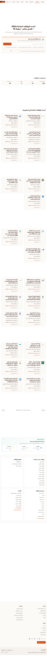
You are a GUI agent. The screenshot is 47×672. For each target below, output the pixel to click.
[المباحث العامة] (42, 180)
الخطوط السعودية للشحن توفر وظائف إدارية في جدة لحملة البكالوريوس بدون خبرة (33, 150)
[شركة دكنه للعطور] (20, 180)
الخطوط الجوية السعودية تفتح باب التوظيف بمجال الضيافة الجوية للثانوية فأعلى (33, 298)
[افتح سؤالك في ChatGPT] (8, 51)
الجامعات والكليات (19, 619)
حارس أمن (42, 501)
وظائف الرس (41, 480)
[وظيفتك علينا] (43, 650)
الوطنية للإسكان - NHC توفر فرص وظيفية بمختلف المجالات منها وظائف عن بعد (33, 363)
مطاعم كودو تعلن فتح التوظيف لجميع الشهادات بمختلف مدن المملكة (11, 363)
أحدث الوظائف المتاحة (42, 608)
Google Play (9, 650)
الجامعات (31, 1)
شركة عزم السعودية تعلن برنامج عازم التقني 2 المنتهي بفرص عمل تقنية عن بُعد (11, 314)
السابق (43, 410)
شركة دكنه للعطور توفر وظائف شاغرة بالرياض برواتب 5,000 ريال (12, 181)
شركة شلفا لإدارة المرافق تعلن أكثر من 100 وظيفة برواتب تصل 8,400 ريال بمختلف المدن (32, 250)
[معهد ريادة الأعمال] (20, 149)
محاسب (42, 505)
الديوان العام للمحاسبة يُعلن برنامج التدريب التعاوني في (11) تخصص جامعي (33, 133)
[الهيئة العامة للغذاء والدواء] (42, 344)
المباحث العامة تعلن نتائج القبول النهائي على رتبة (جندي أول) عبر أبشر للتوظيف (33, 181)
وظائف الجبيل (41, 468)
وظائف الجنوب (41, 470)
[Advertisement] (23, 17)
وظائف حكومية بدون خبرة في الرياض (38, 47)
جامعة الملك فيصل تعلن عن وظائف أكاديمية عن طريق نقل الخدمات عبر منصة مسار (11, 133)
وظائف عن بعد (18, 505)
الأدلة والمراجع (43, 610)
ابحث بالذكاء (6, 43)
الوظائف (37, 1)
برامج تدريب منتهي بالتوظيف (34, 139)
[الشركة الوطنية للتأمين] (42, 196)
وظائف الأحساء (41, 463)
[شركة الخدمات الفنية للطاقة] (42, 280)
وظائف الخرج (41, 474)
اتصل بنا (44, 630)
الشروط (2, 652)
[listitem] (45, 639)
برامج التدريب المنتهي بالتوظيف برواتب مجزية (24, 47)
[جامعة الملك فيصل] (20, 132)
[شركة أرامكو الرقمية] (20, 280)
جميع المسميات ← (40, 518)
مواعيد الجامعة (13, 352)
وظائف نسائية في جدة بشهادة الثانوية (11, 47)
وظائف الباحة (41, 466)
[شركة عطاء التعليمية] (20, 297)
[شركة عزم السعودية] (20, 313)
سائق (43, 514)
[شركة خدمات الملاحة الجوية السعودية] (42, 379)
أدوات (22, 1)
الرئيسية (42, 1)
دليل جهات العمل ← (17, 510)
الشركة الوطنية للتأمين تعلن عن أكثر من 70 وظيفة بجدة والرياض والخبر (34, 197)
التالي (3, 410)
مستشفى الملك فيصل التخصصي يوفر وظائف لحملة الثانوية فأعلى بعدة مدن (33, 314)
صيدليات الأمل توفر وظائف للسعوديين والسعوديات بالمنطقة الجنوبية (11, 117)
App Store (3, 650)
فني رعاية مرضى (41, 512)
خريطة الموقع (43, 634)
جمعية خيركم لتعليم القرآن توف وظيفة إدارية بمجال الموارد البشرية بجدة (34, 117)
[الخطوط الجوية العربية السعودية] (42, 297)
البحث (7, 1)
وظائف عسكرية (36, 186)
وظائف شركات (36, 122)
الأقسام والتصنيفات (19, 613)
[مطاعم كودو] (20, 362)
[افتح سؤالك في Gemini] (4, 51)
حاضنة (43, 507)
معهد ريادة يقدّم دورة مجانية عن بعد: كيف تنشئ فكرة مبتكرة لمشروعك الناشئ (11, 150)
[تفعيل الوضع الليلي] (10, 2)
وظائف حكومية (13, 139)
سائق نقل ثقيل (41, 510)
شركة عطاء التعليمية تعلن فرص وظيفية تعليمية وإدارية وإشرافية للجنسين (11, 298)
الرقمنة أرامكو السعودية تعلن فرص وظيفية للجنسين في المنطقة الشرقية (11, 281)
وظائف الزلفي (41, 484)
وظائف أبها (42, 461)
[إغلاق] (3, 439)
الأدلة (27, 1)
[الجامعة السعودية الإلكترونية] (20, 379)
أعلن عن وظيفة (40, 642)
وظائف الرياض (41, 482)
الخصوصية (6, 652)
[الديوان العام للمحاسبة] (42, 132)
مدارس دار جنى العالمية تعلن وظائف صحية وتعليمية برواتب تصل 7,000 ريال (33, 232)
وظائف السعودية (20, 608)
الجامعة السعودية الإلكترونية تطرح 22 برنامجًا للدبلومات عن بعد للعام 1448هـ (11, 380)
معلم (43, 495)
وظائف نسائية (18, 466)
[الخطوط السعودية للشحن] (42, 149)
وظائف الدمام (41, 476)
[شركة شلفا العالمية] (42, 249)
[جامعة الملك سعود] (20, 344)
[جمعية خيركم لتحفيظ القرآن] (42, 116)
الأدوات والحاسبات (42, 613)
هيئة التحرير (43, 628)
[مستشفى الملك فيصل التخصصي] (42, 313)
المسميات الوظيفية (19, 610)
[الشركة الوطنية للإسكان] (42, 362)
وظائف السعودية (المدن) (16, 463)
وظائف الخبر (41, 472)
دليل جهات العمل (19, 617)
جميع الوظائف (18, 461)
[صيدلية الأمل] (20, 116)
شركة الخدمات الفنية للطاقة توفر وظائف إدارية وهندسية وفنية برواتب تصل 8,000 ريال (33, 281)
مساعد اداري (41, 493)
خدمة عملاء (42, 499)
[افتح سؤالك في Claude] (6, 51)
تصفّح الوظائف (2, 2)
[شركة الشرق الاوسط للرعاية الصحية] (20, 231)
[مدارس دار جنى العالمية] (42, 231)
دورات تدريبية (13, 156)
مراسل (43, 503)
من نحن (44, 625)
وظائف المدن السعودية (18, 615)
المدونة (18, 1)
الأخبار (14, 1)
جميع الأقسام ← (18, 507)
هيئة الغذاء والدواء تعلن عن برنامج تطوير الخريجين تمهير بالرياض (34, 345)
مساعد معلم (41, 497)
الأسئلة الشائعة (43, 632)
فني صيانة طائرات (41, 516)
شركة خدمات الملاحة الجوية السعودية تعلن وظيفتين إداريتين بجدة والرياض (33, 380)
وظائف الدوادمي (41, 478)
